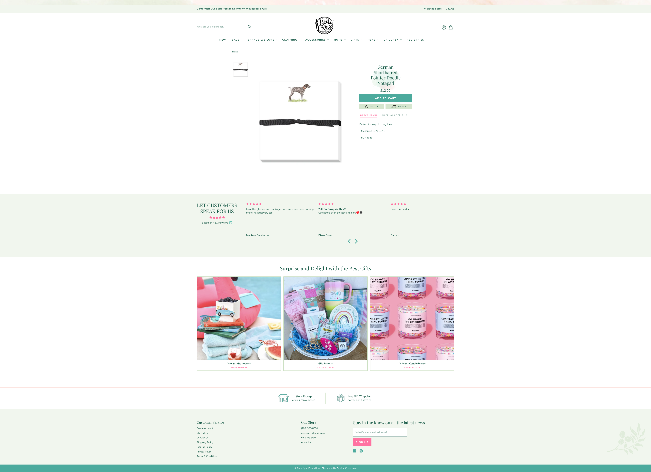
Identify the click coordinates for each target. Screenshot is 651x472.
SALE (236, 39)
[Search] (246, 27)
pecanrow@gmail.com (313, 433)
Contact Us (203, 437)
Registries (416, 39)
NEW (222, 39)
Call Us (450, 8)
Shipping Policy (205, 442)
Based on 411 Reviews (215, 222)
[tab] (368, 115)
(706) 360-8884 (309, 428)
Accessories (316, 39)
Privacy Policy (204, 451)
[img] (217, 217)
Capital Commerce (347, 468)
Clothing (290, 39)
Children (392, 39)
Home (339, 39)
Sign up (362, 442)
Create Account (205, 428)
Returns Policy (204, 447)
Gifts (355, 39)
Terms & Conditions (207, 456)
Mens (372, 39)
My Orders (202, 433)
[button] (350, 241)
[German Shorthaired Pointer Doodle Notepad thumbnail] (241, 69)
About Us (306, 442)
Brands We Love (261, 39)
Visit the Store (433, 8)
